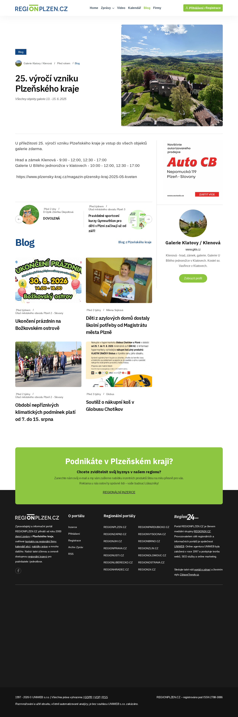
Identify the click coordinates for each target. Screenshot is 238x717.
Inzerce (72, 527)
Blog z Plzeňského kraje (135, 242)
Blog (147, 7)
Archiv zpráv (75, 547)
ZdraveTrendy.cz (189, 574)
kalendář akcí (22, 546)
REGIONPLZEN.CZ (115, 527)
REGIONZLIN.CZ (148, 548)
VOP (97, 697)
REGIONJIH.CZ (113, 541)
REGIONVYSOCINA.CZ (152, 534)
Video (121, 7)
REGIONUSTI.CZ (114, 555)
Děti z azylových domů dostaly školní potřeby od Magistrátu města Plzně (117, 325)
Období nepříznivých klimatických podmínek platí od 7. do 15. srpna (45, 412)
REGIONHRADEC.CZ (116, 569)
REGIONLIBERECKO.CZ (118, 562)
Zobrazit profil (193, 278)
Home (94, 7)
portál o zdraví (202, 569)
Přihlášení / (196, 8)
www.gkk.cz (193, 249)
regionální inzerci (37, 556)
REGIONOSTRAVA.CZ (151, 562)
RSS (70, 553)
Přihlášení (74, 533)
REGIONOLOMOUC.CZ (152, 555)
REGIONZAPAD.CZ (115, 534)
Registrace (213, 8)
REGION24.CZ (147, 569)
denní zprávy (22, 536)
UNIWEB (179, 546)
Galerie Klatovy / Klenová (38, 63)
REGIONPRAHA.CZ (115, 548)
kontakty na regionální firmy (40, 541)
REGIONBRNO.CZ (149, 541)
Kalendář (134, 7)
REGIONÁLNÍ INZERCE (119, 492)
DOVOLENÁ (51, 218)
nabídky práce (40, 546)
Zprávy (106, 7)
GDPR (88, 697)
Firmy (157, 7)
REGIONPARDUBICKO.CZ (153, 527)
